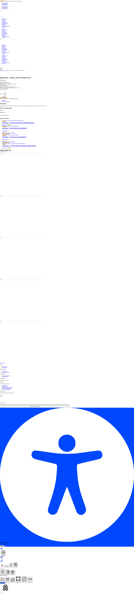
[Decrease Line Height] (1, 561)
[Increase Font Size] (1, 544)
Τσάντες (7, 70)
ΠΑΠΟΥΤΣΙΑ (4, 19)
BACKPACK (4, 22)
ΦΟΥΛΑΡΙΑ (4, 24)
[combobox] (34, 406)
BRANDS (4, 27)
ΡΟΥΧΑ (3, 20)
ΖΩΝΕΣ (3, 25)
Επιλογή (9, 125)
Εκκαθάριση (4, 96)
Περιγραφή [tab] (4, 100)
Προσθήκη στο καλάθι (3, 97)
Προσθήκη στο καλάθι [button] (6, 133)
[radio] (5, 93)
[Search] (1, 69)
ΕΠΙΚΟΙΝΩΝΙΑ (5, 3)
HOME (3, 18)
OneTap (5, 544)
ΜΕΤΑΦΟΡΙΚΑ (5, 7)
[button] (69, 406)
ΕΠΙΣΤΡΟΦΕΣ (4, 8)
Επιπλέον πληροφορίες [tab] (6, 101)
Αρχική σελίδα (2, 70)
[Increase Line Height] (1, 557)
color (1, 94)
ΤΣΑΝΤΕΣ (4, 21)
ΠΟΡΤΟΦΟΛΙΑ (5, 23)
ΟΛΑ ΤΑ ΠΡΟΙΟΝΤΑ (6, 26)
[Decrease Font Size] (1, 548)
